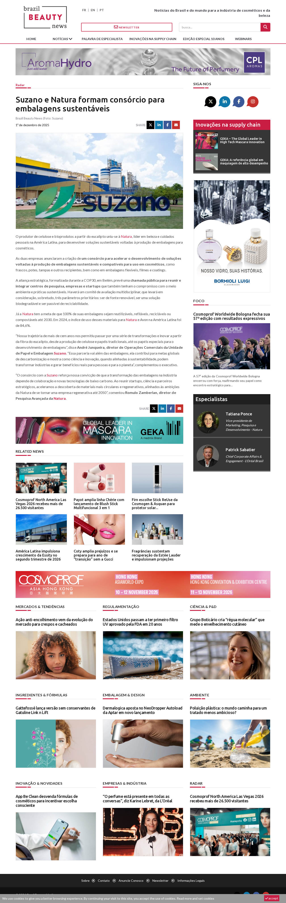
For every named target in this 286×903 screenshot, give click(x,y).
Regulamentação (121, 606)
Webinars (243, 39)
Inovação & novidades (39, 783)
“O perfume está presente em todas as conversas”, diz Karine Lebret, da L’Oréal (137, 798)
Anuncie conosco (131, 880)
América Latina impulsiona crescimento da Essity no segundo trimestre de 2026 (38, 555)
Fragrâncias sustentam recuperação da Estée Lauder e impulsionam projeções (156, 555)
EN (93, 10)
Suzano (60, 353)
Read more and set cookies (195, 898)
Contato (104, 880)
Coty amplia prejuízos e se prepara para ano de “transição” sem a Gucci (96, 555)
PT (102, 10)
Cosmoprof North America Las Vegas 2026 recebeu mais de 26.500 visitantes (41, 504)
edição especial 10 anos (203, 39)
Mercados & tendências (40, 606)
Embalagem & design (124, 695)
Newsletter (128, 27)
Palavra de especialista (102, 39)
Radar (20, 85)
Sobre (85, 880)
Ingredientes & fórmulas (41, 695)
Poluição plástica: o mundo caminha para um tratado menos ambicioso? (228, 710)
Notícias (61, 39)
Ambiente (199, 695)
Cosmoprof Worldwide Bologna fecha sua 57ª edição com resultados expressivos (231, 316)
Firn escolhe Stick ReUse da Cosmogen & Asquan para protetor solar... (155, 504)
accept (273, 898)
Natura (126, 236)
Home (31, 39)
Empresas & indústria (124, 783)
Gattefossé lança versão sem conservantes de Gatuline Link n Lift (55, 710)
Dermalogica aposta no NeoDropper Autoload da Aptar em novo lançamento (143, 710)
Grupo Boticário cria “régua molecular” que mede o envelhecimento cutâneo (227, 621)
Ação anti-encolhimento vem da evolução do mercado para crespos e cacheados (54, 621)
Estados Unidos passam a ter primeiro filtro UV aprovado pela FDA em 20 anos (140, 621)
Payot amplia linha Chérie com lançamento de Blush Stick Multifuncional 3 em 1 (99, 504)
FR (84, 10)
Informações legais (191, 880)
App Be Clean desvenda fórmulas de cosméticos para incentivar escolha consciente (47, 800)
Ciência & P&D (203, 606)
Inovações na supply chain (152, 39)
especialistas (211, 399)
